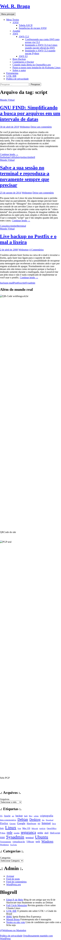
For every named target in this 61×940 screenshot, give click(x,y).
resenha (16, 833)
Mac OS (26, 828)
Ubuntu (41, 837)
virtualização (19, 841)
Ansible (16, 31)
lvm (19, 828)
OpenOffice (51, 828)
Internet (46, 823)
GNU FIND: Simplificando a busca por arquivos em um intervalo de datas (30, 113)
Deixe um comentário (41, 127)
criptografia (46, 815)
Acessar (10, 876)
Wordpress (4, 845)
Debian (23, 819)
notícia (42, 828)
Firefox (4, 823)
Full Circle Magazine (16, 905)
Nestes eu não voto (15, 922)
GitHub (13, 157)
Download (49, 820)
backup (3, 283)
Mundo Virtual (7, 100)
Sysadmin (30, 283)
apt (13, 816)
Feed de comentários (16, 881)
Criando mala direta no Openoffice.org (32, 64)
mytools (21, 157)
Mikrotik (35, 828)
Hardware (31, 823)
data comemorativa (8, 820)
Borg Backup (19, 59)
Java (54, 823)
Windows (47, 841)
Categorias (5, 857)
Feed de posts (13, 879)
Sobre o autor (19, 70)
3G (1, 816)
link (2, 828)
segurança (28, 832)
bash (26, 816)
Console (4, 226)
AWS (15, 33)
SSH (2, 837)
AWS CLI (24, 36)
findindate (5, 157)
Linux (10, 827)
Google (21, 823)
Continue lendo (9, 154)
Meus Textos (12, 19)
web (38, 841)
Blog (30, 816)
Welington (25, 127)
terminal (22, 226)
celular (36, 816)
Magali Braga (13, 919)
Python (2, 833)
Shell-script (55, 833)
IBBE (9, 916)
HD (39, 824)
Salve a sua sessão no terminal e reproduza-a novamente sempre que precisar (24, 176)
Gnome (13, 823)
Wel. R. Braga (15, 6)
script (27, 157)
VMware (30, 841)
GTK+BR (11, 76)
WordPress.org (13, 884)
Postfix (16, 283)
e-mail (10, 283)
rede (9, 832)
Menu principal (7, 14)
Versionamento (5, 842)
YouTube (13, 845)
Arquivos (4, 799)
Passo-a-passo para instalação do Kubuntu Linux (37, 67)
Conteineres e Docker (23, 62)
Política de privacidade (17, 78)
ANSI (15, 22)
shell (32, 157)
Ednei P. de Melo (14, 899)
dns (43, 820)
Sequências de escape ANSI (32, 28)
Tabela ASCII (25, 25)
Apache (7, 816)
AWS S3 (23, 56)
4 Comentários (36, 249)
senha (40, 832)
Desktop (35, 819)
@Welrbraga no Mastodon (13, 930)
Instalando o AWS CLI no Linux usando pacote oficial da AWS (41, 46)
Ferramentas (12, 73)
